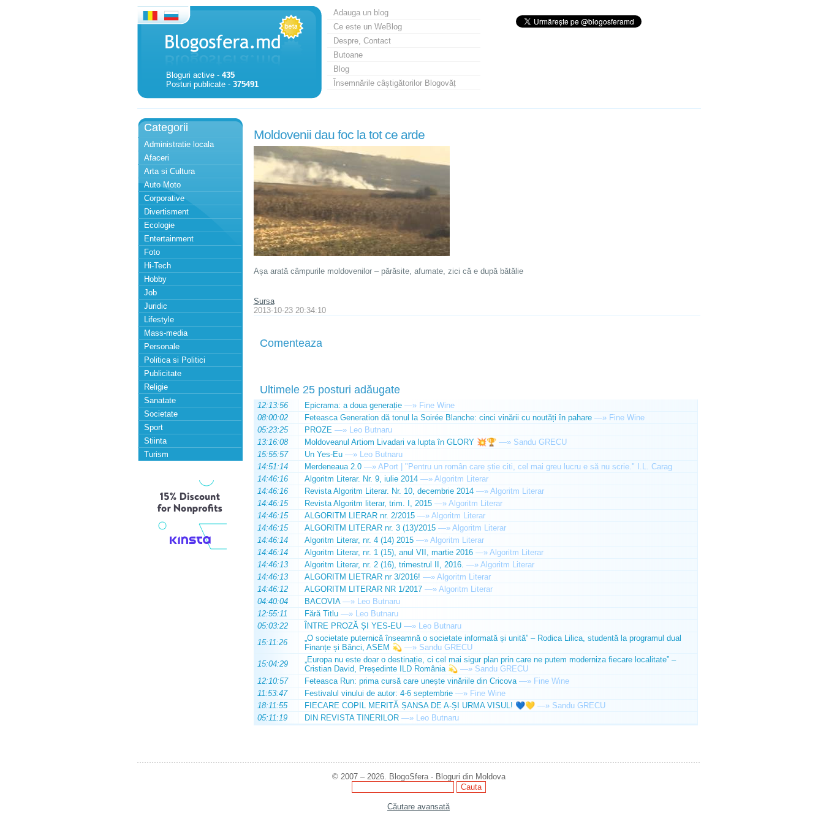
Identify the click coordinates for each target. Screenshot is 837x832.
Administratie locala (179, 144)
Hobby (155, 279)
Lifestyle (159, 319)
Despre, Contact (362, 40)
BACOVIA (322, 601)
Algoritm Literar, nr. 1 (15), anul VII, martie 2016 (389, 552)
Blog (341, 69)
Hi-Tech (157, 265)
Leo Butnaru (370, 429)
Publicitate (162, 373)
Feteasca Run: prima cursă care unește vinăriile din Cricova (411, 681)
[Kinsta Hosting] (190, 551)
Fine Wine (437, 405)
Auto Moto (162, 184)
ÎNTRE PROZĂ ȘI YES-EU (353, 625)
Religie (156, 386)
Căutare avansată (418, 806)
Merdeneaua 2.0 (333, 466)
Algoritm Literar (461, 478)
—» (410, 405)
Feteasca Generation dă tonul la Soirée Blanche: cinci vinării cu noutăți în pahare (448, 417)
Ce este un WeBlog (367, 26)
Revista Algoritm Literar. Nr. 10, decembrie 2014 (389, 491)
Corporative (164, 198)
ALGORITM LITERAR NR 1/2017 (363, 589)
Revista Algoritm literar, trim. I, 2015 (368, 503)
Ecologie (159, 225)
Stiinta (155, 440)
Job (150, 292)
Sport (153, 427)
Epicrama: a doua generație (353, 405)
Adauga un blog (360, 12)
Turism (156, 454)
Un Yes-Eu (324, 454)
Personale (162, 346)
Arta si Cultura (169, 171)
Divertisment (166, 211)
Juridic (155, 306)
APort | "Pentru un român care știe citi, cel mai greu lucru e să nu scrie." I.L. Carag (525, 466)
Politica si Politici (174, 360)
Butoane (348, 54)
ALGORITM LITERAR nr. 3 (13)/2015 (370, 527)
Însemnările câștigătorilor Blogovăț (394, 83)
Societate (161, 413)
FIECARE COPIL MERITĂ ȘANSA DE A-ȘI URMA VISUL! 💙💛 (420, 705)
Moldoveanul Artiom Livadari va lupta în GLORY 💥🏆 (400, 442)
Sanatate (160, 400)
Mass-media (165, 333)
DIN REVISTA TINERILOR (352, 717)
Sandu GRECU (540, 442)
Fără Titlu (321, 613)
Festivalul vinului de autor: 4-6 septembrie (379, 693)
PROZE (318, 429)
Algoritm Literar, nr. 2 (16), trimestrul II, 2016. (384, 564)
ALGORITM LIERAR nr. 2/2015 (360, 515)
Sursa (264, 301)
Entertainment (169, 238)
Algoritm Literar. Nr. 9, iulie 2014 (361, 478)
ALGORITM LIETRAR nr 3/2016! (362, 576)
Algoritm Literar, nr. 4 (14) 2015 (359, 540)
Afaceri (156, 157)
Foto (152, 252)
